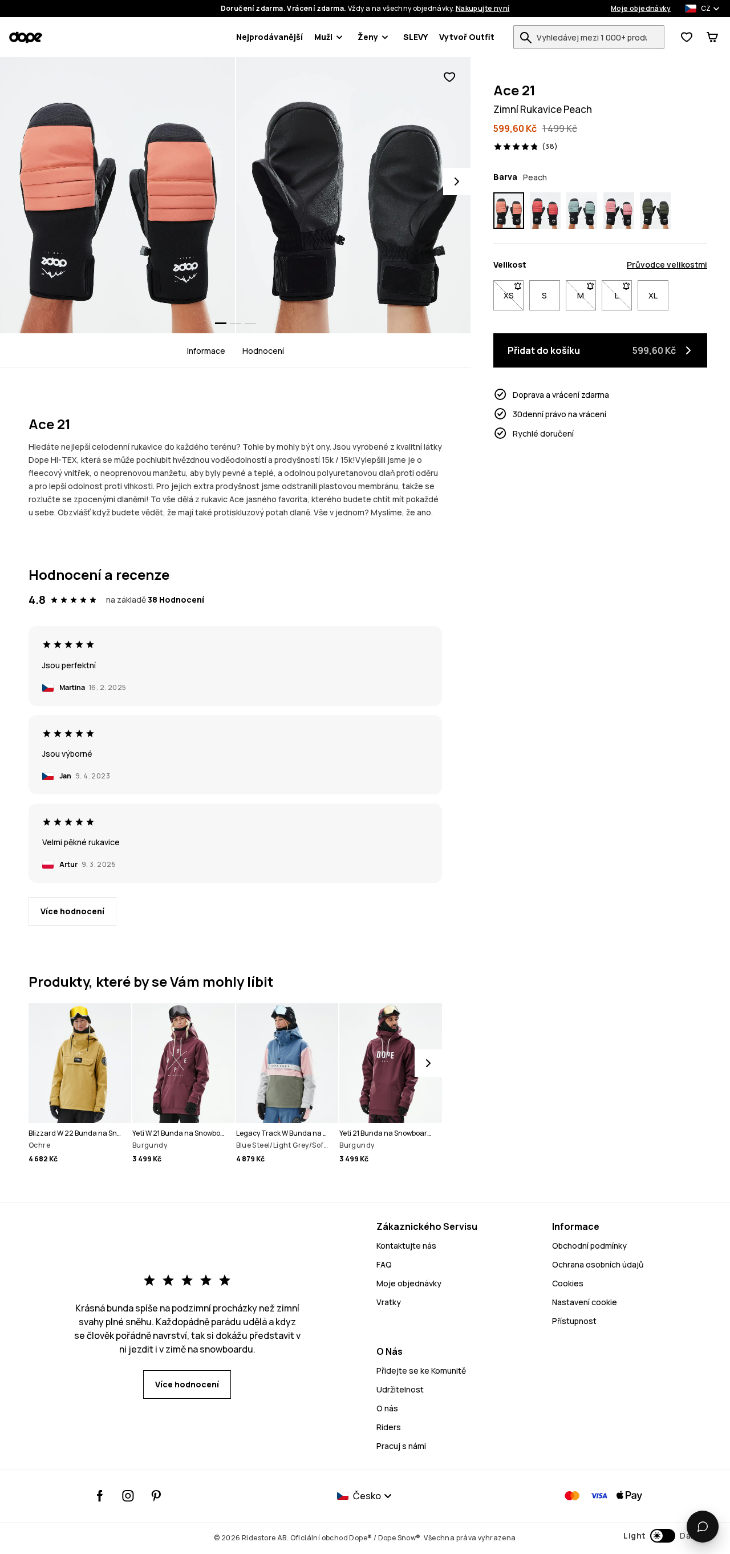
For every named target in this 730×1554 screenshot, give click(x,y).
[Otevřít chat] (703, 1527)
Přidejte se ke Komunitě (421, 1370)
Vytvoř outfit (466, 36)
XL (653, 295)
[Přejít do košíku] (712, 37)
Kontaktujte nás (406, 1245)
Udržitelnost (400, 1389)
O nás (387, 1408)
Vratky (388, 1302)
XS (514, 295)
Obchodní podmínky (589, 1245)
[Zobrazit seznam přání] (686, 37)
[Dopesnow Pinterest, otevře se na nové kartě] (156, 1496)
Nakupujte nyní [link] (483, 8)
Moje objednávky (641, 8)
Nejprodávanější (269, 36)
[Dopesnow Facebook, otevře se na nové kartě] (100, 1496)
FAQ (384, 1264)
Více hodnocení (72, 911)
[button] (660, 1536)
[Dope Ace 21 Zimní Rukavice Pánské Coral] (545, 210)
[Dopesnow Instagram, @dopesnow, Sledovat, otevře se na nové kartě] (128, 1496)
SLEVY (415, 36)
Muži (323, 36)
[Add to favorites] (449, 77)
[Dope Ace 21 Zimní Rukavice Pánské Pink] (618, 210)
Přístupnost (574, 1320)
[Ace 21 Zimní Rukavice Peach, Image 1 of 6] (117, 195)
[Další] (428, 1063)
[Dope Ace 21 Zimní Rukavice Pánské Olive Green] (655, 210)
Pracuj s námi (401, 1445)
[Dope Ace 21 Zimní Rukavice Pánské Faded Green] (581, 210)
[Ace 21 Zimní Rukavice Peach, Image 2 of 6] (353, 195)
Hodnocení (263, 350)
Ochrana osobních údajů (597, 1264)
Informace (206, 350)
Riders (388, 1427)
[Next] (457, 181)
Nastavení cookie (584, 1302)
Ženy (368, 36)
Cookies (567, 1283)
